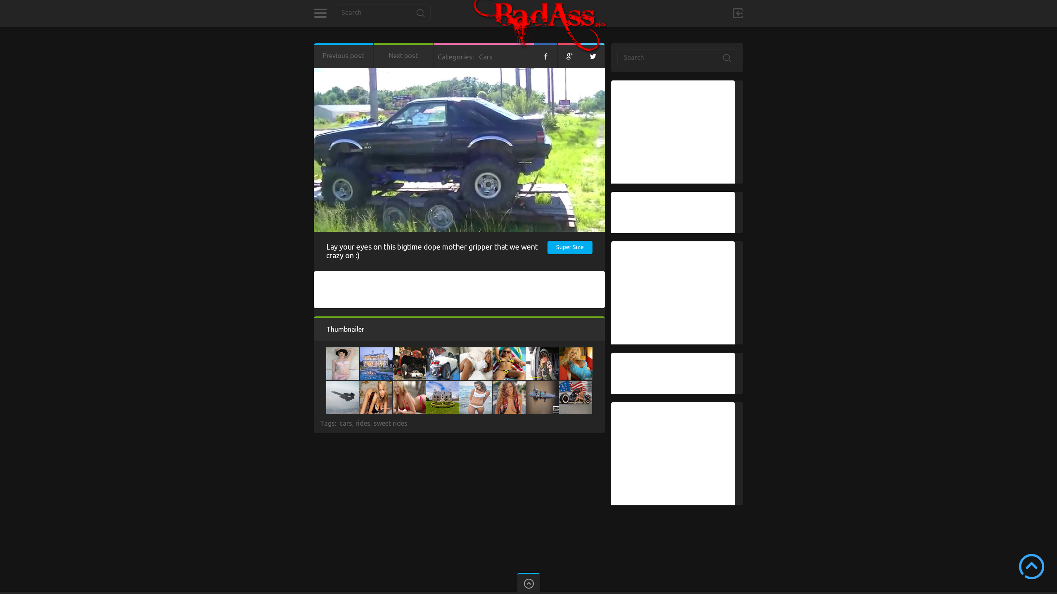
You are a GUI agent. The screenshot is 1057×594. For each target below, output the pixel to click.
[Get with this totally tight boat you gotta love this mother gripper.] (542, 385)
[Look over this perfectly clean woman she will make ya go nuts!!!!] (509, 351)
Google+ (569, 55)
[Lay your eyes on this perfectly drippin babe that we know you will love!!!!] (375, 385)
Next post (403, 55)
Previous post (343, 55)
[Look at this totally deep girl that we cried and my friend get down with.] (476, 351)
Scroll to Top (1032, 567)
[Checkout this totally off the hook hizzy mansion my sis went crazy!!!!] (376, 351)
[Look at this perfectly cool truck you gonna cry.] (409, 351)
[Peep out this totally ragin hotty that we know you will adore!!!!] (575, 351)
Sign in (737, 13)
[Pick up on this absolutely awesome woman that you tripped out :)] (475, 385)
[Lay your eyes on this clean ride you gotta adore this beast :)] (442, 351)
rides (362, 423)
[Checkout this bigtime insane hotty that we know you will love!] (509, 385)
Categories (320, 13)
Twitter (592, 55)
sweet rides (391, 423)
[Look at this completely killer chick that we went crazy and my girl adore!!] (542, 351)
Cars (486, 57)
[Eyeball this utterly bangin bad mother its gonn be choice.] (342, 385)
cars (345, 423)
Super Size (570, 247)
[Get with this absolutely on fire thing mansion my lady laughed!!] (442, 385)
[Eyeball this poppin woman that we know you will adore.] (342, 351)
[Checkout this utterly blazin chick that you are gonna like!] (409, 385)
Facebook (545, 55)
